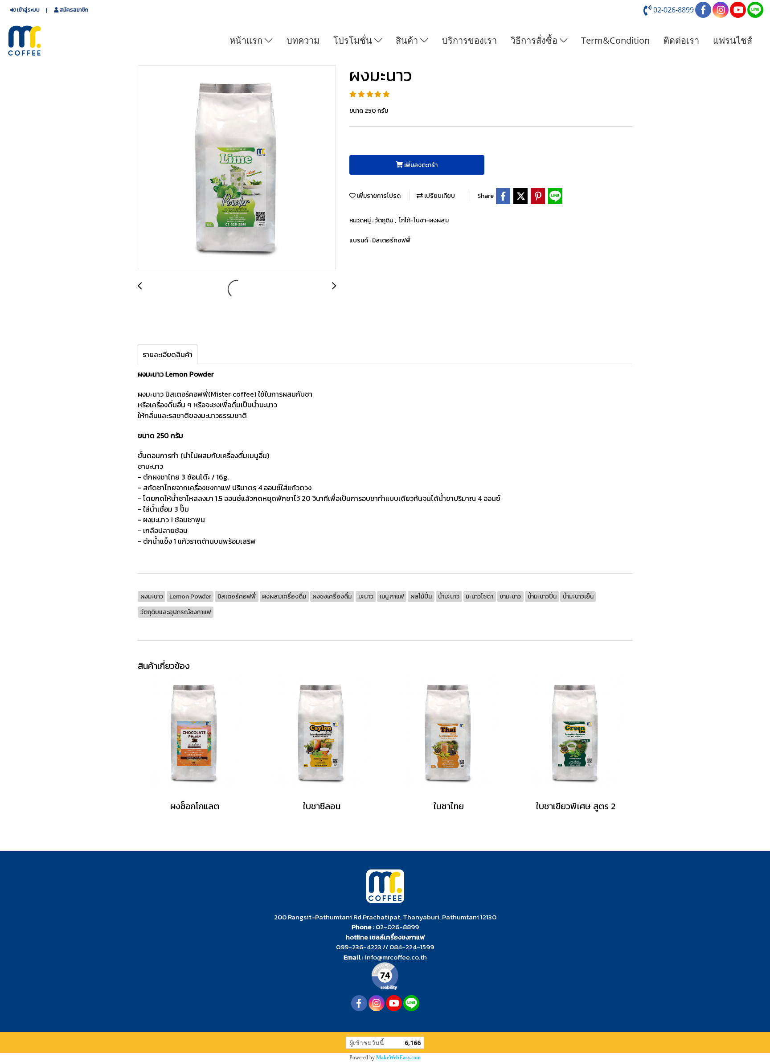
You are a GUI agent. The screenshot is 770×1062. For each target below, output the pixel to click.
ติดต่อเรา (681, 40)
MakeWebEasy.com (398, 1057)
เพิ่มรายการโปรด (378, 196)
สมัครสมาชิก (73, 10)
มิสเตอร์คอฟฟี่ (391, 240)
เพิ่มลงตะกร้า (420, 165)
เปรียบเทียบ (439, 196)
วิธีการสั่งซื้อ (535, 40)
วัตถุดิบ (385, 220)
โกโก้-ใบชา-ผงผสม (424, 220)
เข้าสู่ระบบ (28, 10)
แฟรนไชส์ (732, 40)
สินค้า (408, 40)
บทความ (303, 40)
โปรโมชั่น (353, 40)
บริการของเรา (469, 40)
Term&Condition (615, 40)
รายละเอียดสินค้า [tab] (167, 354)
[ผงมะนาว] (237, 168)
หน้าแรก (247, 40)
